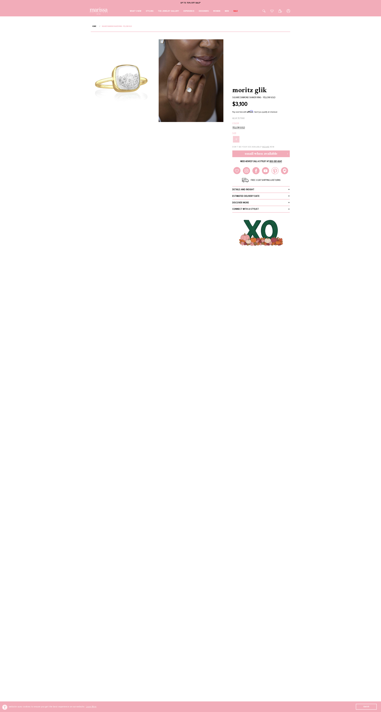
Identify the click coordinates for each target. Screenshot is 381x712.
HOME (94, 26)
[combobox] (260, 11)
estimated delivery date (246, 196)
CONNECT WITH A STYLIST (245, 208)
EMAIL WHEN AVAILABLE (261, 153)
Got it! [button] (366, 706)
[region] (190, 3)
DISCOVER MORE (240, 202)
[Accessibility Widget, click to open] (4, 707)
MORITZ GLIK (249, 89)
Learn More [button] (91, 706)
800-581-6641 (276, 161)
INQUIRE (265, 147)
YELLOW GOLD (238, 127)
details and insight (243, 189)
